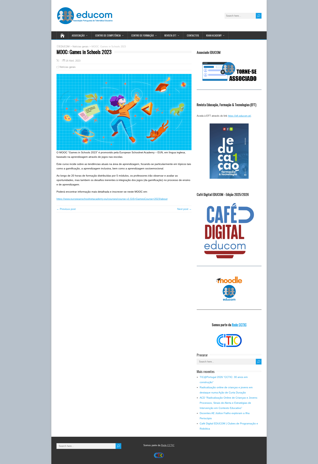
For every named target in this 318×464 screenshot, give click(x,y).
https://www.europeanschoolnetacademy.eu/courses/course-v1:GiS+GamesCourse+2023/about (111, 198)
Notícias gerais (68, 67)
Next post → (184, 208)
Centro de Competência (108, 35)
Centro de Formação (142, 35)
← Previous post (66, 208)
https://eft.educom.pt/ (239, 115)
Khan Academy (214, 35)
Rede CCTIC (239, 324)
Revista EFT (170, 35)
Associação (78, 35)
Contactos (193, 35)
